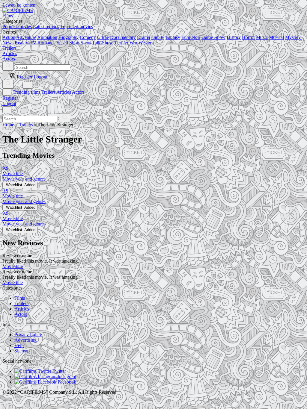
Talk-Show (102, 42)
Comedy (88, 37)
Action (8, 37)
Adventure (26, 37)
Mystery (293, 37)
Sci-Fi (62, 42)
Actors (78, 92)
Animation (47, 37)
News (7, 42)
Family (157, 37)
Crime (103, 37)
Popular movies (17, 26)
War (133, 42)
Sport (86, 42)
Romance (46, 42)
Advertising (25, 340)
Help (19, 345)
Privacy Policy (28, 334)
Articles (63, 92)
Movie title (12, 266)
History (234, 37)
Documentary (123, 37)
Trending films (26, 92)
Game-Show (213, 37)
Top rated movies (76, 26)
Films (19, 298)
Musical (276, 37)
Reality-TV (25, 42)
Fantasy (172, 37)
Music (262, 37)
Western (146, 42)
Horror (248, 37)
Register (10, 98)
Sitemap (22, 350)
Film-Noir (190, 37)
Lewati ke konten (18, 4)
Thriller (121, 42)
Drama (143, 37)
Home (8, 124)
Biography (68, 37)
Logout (9, 103)
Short (74, 42)
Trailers (48, 92)
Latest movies (46, 26)
